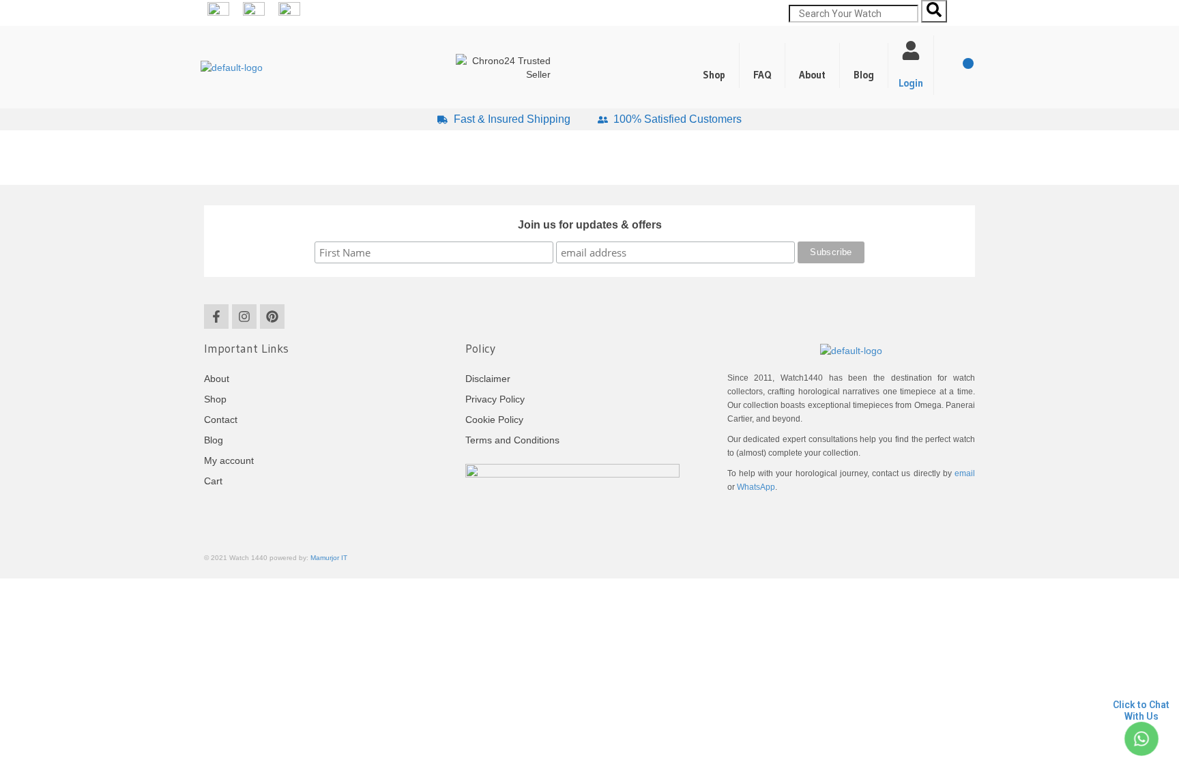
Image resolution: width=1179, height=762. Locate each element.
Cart (213, 480)
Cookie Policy (494, 419)
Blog (864, 74)
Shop (714, 74)
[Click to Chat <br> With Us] (1141, 739)
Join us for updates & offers (590, 225)
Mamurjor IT (328, 557)
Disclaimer (487, 378)
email (965, 473)
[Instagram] (244, 316)
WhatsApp (756, 487)
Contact (220, 419)
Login (911, 82)
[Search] (934, 11)
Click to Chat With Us (1141, 710)
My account (229, 460)
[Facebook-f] (216, 316)
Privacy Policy (495, 399)
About (812, 74)
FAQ (762, 74)
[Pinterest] (272, 316)
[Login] (910, 50)
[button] (864, 65)
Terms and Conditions (512, 440)
